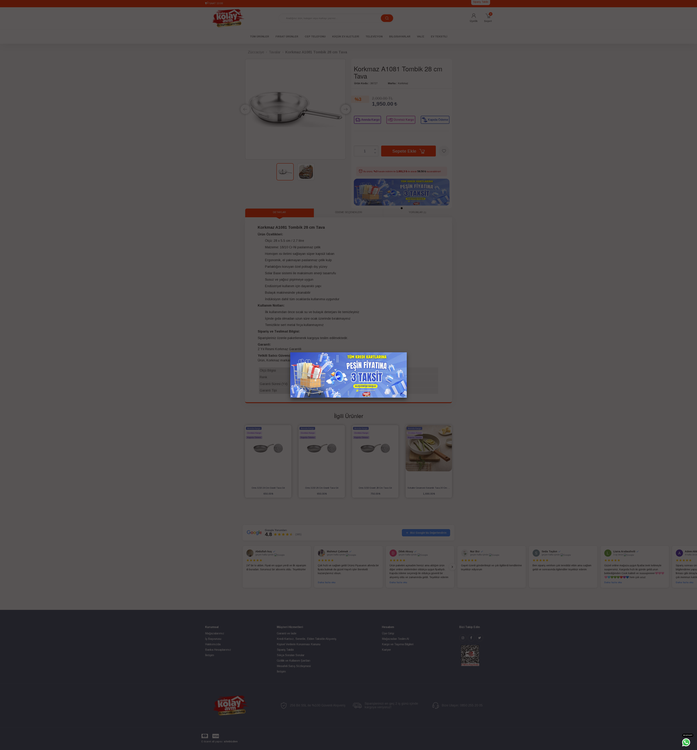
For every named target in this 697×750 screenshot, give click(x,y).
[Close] (406, 352)
